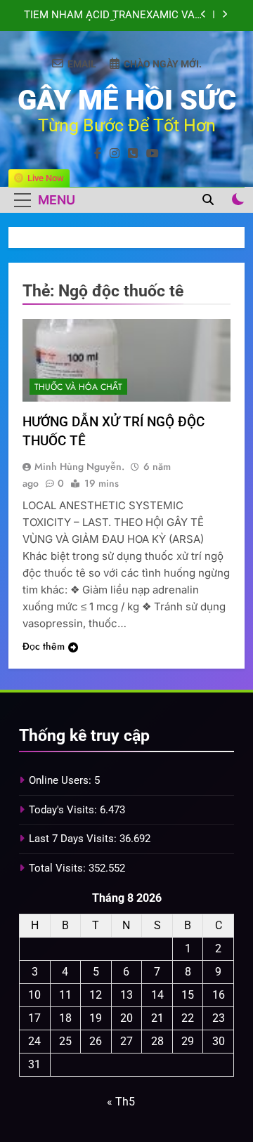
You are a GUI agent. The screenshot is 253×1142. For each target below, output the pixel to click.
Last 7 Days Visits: (74, 838)
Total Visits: (59, 868)
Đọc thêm (43, 646)
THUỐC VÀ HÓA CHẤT (78, 387)
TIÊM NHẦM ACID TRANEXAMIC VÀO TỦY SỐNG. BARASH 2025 (113, 10)
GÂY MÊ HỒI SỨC (127, 100)
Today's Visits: (64, 809)
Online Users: (61, 780)
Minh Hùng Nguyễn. (79, 466)
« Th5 (121, 1101)
